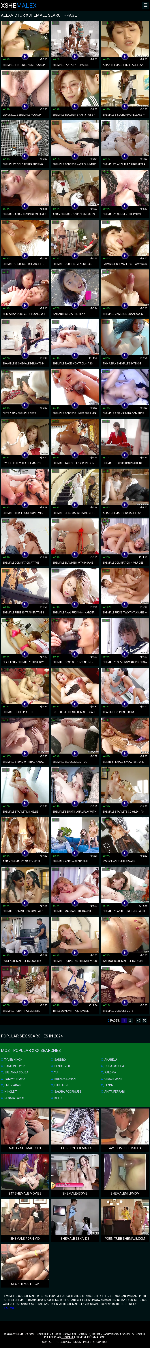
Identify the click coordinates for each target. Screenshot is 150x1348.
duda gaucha (114, 1066)
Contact (48, 1342)
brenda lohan (65, 1079)
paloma (110, 1072)
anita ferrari (114, 1091)
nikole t (10, 1091)
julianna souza (16, 1072)
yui (56, 1072)
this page (67, 1337)
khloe (58, 1098)
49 (138, 1020)
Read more (10, 1308)
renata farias (14, 1098)
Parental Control (95, 1342)
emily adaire (13, 1085)
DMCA (77, 1342)
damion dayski (15, 1066)
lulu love (61, 1085)
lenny (108, 1085)
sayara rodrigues (67, 1091)
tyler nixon (13, 1059)
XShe (19, 5)
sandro (60, 1059)
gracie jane (113, 1079)
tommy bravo (14, 1079)
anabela (110, 1059)
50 (144, 1020)
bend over (62, 1066)
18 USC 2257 (63, 1342)
